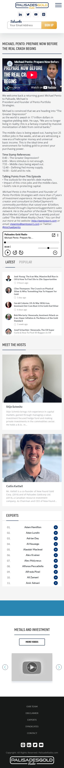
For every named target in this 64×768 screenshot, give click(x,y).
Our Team (32, 706)
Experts (32, 720)
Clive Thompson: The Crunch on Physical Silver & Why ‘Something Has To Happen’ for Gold (35, 291)
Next (59, 667)
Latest (10, 262)
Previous (5, 667)
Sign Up (49, 25)
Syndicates (32, 726)
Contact (32, 733)
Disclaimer (32, 713)
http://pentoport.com (44, 220)
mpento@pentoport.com (24, 224)
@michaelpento (11, 227)
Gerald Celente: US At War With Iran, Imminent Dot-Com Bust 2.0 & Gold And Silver (36, 304)
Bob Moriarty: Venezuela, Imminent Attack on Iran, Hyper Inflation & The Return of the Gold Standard (36, 318)
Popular (25, 262)
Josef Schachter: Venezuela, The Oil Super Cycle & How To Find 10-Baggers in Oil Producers (34, 333)
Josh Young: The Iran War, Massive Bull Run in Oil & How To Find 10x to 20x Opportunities (36, 278)
